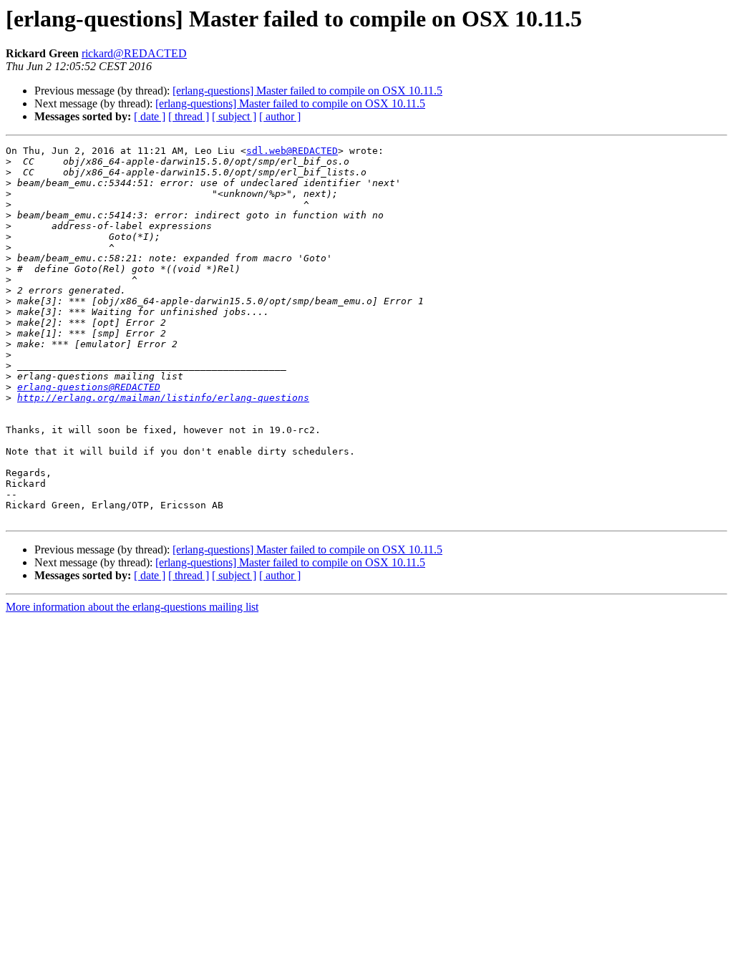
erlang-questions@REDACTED (88, 387)
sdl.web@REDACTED (292, 150)
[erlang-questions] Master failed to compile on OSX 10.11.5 (307, 90)
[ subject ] (234, 116)
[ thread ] (188, 116)
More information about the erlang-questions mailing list (132, 607)
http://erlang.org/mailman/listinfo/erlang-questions (163, 397)
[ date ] (149, 116)
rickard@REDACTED (134, 53)
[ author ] (280, 116)
